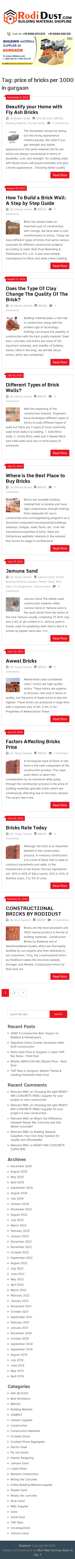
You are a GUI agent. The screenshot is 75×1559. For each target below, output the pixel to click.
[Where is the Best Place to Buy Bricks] (13, 504)
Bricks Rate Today (26, 827)
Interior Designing (22, 1457)
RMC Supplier (19, 1506)
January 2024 (20, 1203)
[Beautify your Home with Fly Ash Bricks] (13, 136)
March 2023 (18, 1225)
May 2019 (17, 1370)
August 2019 (19, 1354)
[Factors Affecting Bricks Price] (13, 766)
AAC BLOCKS (44, 118)
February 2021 (20, 1322)
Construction (19, 1425)
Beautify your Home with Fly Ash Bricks (34, 109)
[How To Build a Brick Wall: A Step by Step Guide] (13, 226)
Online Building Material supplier (31, 1484)
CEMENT (16, 1414)
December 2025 (21, 1166)
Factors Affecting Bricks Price (33, 744)
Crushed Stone (20, 1436)
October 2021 (20, 1311)
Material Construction (24, 1474)
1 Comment (61, 753)
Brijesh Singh (22, 118)
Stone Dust (18, 1517)
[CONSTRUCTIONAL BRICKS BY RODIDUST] (13, 933)
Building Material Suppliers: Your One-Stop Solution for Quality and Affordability (35, 1135)
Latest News (19, 1468)
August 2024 (19, 1193)
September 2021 (21, 1317)
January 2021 (19, 1327)
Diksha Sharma (23, 305)
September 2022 (22, 1257)
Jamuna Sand (22, 571)
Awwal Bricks (21, 661)
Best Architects (20, 1398)
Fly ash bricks (36, 123)
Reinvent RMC (20, 1091)
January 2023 (20, 1236)
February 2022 (20, 1295)
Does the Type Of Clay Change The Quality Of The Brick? (37, 293)
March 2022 (18, 1290)
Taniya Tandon (23, 577)
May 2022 (17, 1279)
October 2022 (20, 1252)
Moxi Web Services (49, 1550)
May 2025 (17, 1177)
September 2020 (22, 1344)
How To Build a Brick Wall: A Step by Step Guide (36, 200)
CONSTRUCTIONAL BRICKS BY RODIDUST (33, 911)
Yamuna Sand (42, 586)
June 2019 (17, 1365)
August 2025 (19, 1171)
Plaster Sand (46, 581)
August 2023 (19, 1214)
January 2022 (20, 1300)
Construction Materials (25, 1431)
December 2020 (21, 1333)
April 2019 (17, 1376)
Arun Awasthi (22, 920)
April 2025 (17, 1182)
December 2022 (21, 1241)
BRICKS (58, 118)
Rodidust (25, 1545)
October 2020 (20, 1338)
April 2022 (17, 1284)
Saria (14, 1511)
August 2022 (19, 1263)
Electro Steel (19, 1447)
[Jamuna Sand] (13, 604)
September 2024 (22, 1187)
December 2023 (21, 1209)
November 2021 (21, 1306)
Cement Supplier (21, 1420)
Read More (60, 175)
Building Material (16, 123)
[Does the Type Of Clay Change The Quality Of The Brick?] (13, 323)
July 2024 (17, 1198)
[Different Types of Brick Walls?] (13, 414)
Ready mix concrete (24, 1495)
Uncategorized (23, 586)
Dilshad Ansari (23, 209)
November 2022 (21, 1247)
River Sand (18, 1501)
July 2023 (17, 1220)
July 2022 (17, 1268)
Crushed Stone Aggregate (28, 1441)
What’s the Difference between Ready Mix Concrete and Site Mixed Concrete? (36, 1122)
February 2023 (20, 1230)
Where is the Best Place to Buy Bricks (35, 478)
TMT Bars (17, 1522)
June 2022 (17, 1273)
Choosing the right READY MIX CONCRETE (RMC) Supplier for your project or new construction (39, 1095)
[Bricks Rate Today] (13, 851)
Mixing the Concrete (24, 1479)
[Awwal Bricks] (13, 684)
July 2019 (17, 1360)
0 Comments (60, 123)
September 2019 (22, 1349)
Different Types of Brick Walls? (32, 387)
